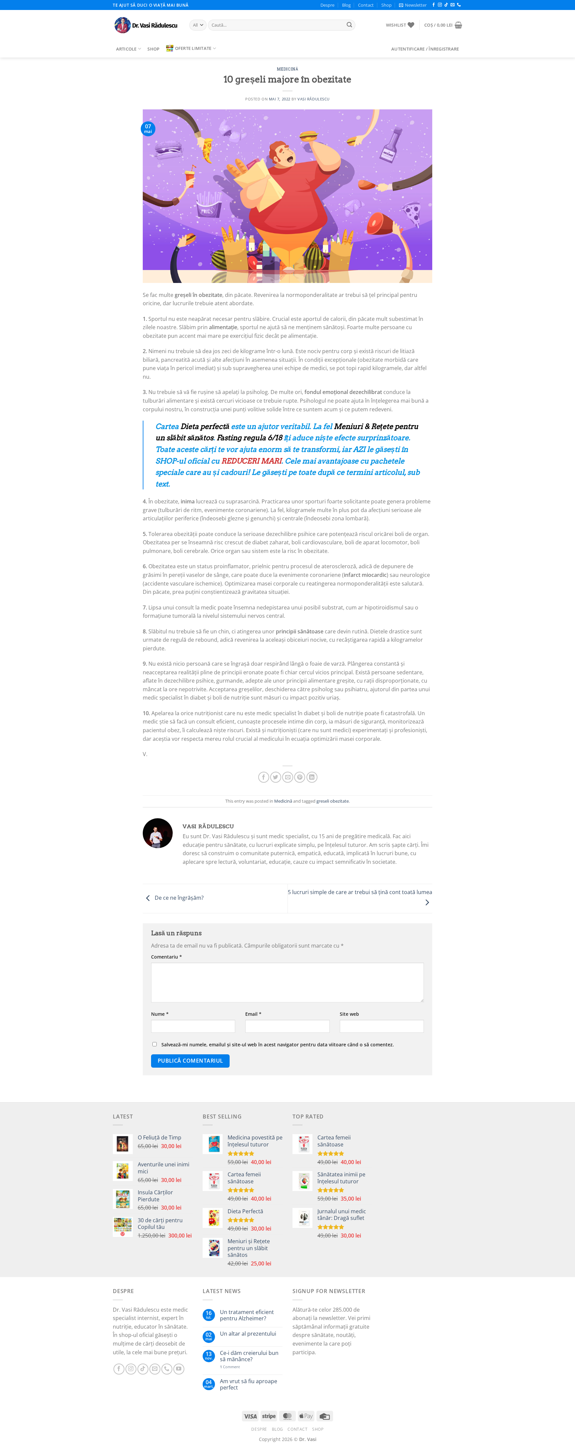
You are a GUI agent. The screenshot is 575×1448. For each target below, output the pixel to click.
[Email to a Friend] (287, 777)
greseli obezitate (332, 801)
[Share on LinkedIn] (311, 777)
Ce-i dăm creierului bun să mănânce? (249, 1356)
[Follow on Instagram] (440, 5)
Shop (386, 5)
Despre (327, 5)
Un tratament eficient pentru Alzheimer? (247, 1315)
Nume (160, 1014)
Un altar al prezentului (248, 1334)
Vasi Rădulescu (313, 98)
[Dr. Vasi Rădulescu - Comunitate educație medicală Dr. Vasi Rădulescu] (146, 25)
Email (253, 1014)
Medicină (287, 69)
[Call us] (459, 5)
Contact (366, 5)
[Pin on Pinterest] (299, 777)
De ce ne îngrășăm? (178, 898)
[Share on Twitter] (275, 777)
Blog (346, 5)
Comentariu (166, 957)
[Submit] (349, 25)
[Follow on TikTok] (446, 5)
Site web (349, 1014)
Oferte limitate (193, 48)
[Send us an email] (453, 5)
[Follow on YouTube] (178, 1369)
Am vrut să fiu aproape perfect (248, 1384)
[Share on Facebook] (263, 777)
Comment (230, 1367)
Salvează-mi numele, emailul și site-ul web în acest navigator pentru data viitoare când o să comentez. (277, 1044)
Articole (126, 49)
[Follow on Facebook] (434, 5)
